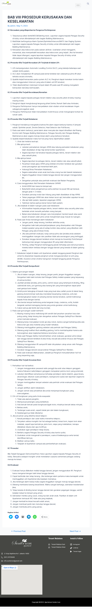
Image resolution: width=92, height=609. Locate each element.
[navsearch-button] (88, 3)
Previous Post (18, 531)
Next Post (75, 531)
